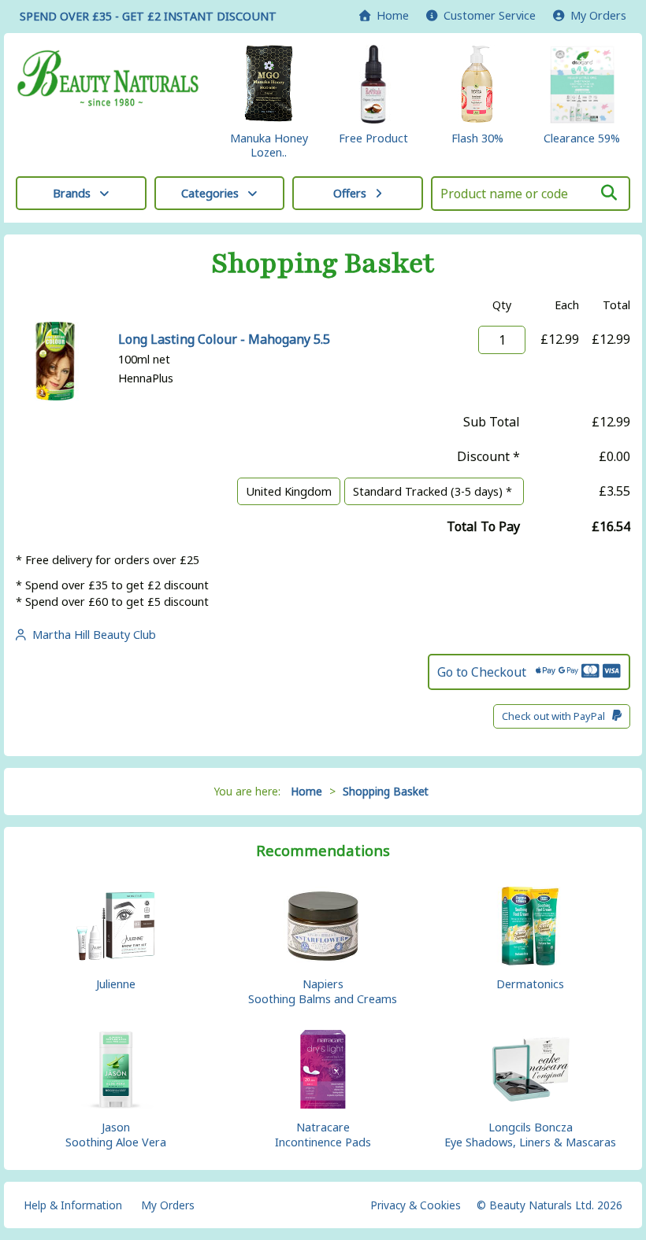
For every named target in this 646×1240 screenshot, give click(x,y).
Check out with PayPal (557, 716)
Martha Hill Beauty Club (91, 634)
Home (389, 15)
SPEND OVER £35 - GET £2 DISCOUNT (148, 16)
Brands (72, 193)
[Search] (609, 193)
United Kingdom (289, 491)
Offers (349, 193)
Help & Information (73, 1205)
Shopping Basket (386, 791)
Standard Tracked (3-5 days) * (434, 491)
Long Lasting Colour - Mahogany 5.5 (224, 339)
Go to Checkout (486, 672)
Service (490, 15)
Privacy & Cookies (415, 1205)
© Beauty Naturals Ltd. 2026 (549, 1205)
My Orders (595, 15)
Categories (210, 193)
